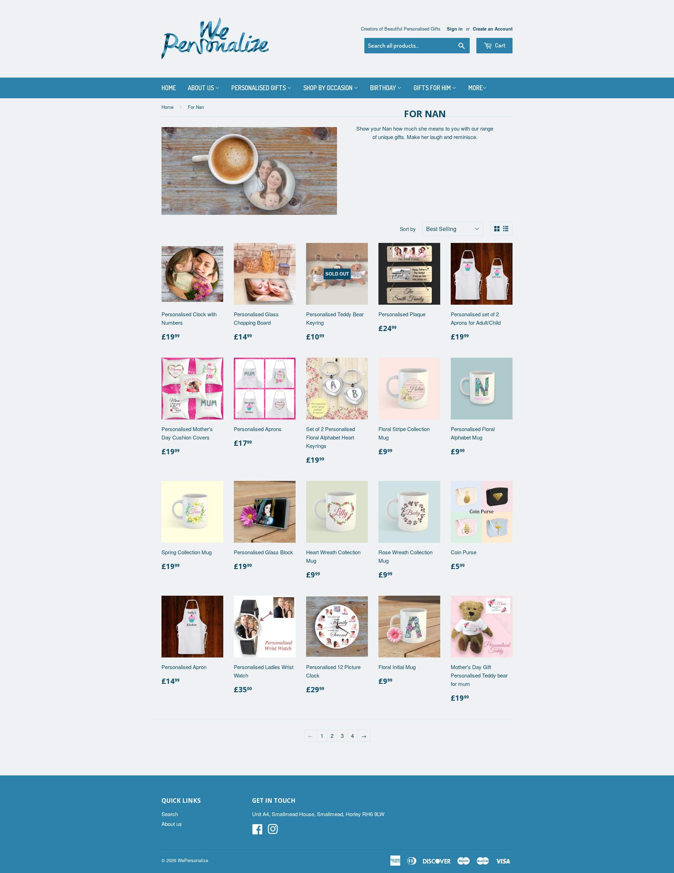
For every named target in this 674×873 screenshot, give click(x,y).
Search (169, 814)
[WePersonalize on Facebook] (257, 831)
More (475, 88)
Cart (499, 45)
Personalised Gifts (259, 88)
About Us (201, 88)
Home (168, 88)
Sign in (455, 29)
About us (171, 823)
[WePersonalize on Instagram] (272, 831)
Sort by (408, 228)
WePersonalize (193, 860)
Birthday (383, 88)
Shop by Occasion (328, 88)
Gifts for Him (433, 88)
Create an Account (493, 29)
